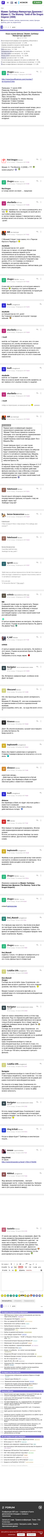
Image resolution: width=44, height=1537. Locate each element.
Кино (2, 8)
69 (26, 38)
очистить (29, 1270)
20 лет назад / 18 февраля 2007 (18, 307)
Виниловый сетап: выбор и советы (14, 1323)
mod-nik (21, 38)
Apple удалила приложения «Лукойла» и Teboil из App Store (22, 1411)
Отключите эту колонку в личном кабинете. (15, 1465)
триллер (16, 20)
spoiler (5, 1267)
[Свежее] (12, 2)
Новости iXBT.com (7, 1391)
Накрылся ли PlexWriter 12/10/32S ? (14, 1462)
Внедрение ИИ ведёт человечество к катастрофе (19, 1354)
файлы (23, 1270)
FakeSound (12, 489)
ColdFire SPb (12, 971)
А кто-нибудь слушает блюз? (13, 1334)
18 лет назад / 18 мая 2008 (16, 901)
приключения (24, 20)
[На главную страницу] (3, 2)
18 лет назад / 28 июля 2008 (17, 1176)
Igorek (10, 563)
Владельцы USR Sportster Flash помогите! (16, 1450)
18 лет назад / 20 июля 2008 (17, 1132)
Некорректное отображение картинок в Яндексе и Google (22, 1375)
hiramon (11, 721)
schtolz (10, 595)
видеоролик (12, 906)
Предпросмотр (29, 1301)
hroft (9, 304)
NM (8, 232)
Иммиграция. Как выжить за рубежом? (16, 1343)
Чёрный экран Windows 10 (13, 1379)
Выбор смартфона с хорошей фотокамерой (17, 1345)
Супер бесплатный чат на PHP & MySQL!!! (16, 1460)
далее (13, 27)
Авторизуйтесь (7, 1301)
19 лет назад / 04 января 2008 (18, 878)
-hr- (10, 1270)
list (29, 1267)
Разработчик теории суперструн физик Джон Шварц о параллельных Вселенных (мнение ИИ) (21, 1384)
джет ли (9, 22)
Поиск (34, 1520)
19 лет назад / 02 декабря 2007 (18, 853)
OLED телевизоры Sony (11, 1348)
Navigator (11, 667)
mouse (10, 1150)
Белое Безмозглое (15, 514)
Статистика (6, 1522)
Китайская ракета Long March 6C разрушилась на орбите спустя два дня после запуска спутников (23, 1415)
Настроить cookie (25, 1524)
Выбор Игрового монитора (12, 1326)
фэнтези (6, 20)
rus (13, 1270)
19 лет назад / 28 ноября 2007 (17, 692)
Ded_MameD (12, 918)
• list (25, 1267)
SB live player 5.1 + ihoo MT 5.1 (12, 1442)
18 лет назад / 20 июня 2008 (17, 948)
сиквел (31, 20)
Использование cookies (10, 1524)
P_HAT (10, 637)
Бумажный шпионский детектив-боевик (17, 1381)
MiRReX (10, 1173)
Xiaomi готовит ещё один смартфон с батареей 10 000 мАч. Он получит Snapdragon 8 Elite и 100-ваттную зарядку (23, 1394)
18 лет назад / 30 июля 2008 (17, 1231)
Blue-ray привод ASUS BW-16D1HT (14, 1321)
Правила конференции (23, 1520)
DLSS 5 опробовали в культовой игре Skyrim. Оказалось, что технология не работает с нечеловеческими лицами (22, 1424)
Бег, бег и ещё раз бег (11, 1358)
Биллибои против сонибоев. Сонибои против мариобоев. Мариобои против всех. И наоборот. (21, 1367)
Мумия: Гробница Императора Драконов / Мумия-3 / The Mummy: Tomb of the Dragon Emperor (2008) (22, 14)
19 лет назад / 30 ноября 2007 (17, 770)
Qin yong (20, 583)
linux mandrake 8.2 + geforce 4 (13, 1457)
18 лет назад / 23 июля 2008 (17, 1153)
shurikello (11, 202)
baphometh (12, 745)
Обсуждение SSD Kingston (12, 1319)
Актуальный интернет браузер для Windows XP (18, 1340)
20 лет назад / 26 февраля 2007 (18, 419)
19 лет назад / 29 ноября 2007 (17, 724)
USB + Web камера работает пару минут (16, 1453)
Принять (21, 1535)
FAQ (38, 1520)
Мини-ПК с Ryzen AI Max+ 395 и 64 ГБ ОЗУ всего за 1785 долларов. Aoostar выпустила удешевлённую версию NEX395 (23, 1428)
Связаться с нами (8, 1520)
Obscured (11, 689)
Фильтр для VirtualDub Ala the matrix (16, 1387)
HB (8, 821)
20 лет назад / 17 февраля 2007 (20, 74)
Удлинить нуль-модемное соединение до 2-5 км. (18, 1444)
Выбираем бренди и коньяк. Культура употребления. (20, 1356)
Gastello (11, 1229)
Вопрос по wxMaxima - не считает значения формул (20, 1350)
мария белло (17, 22)
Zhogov (10, 72)
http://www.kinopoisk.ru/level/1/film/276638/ (19, 1162)
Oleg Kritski (12, 1129)
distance (11, 768)
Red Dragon (12, 160)
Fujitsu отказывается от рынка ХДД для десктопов (19, 1439)
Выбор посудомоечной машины (14, 1332)
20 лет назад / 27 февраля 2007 (18, 640)
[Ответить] (37, 72)
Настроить (31, 1535)
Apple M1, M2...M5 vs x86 (11, 1361)
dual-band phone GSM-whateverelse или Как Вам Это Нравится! (23, 1446)
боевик (11, 20)
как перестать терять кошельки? (13, 1455)
